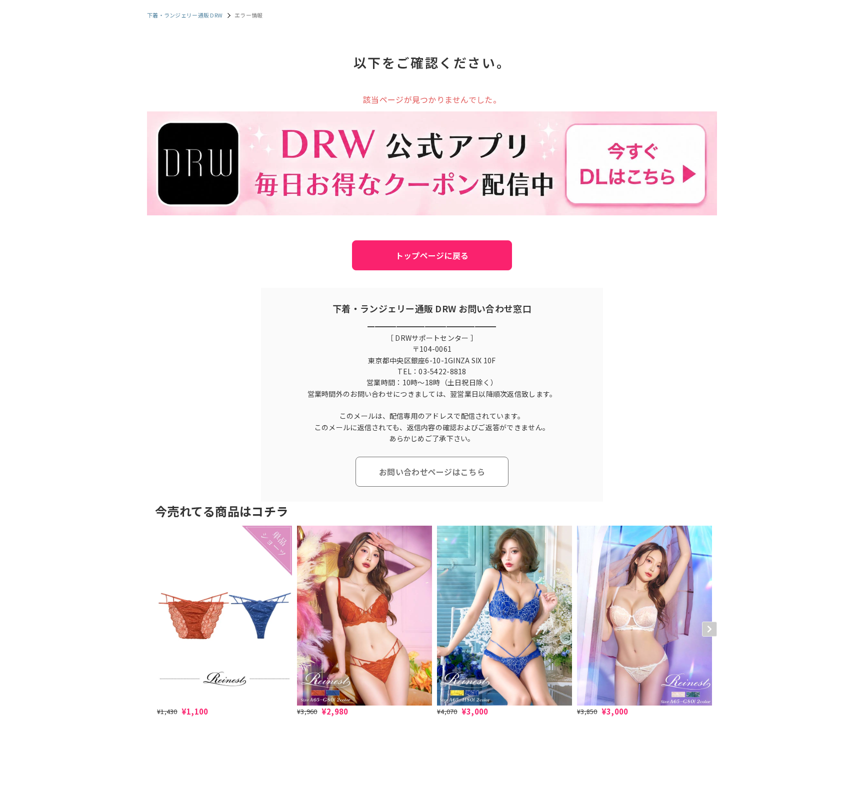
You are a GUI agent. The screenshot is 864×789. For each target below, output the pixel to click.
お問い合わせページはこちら (432, 472)
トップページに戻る (432, 255)
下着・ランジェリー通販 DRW (184, 15)
